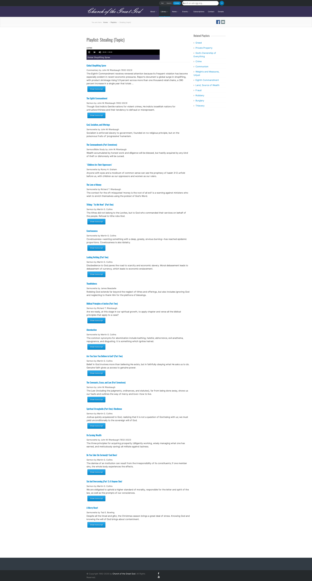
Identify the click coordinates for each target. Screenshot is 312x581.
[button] (89, 52)
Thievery (200, 105)
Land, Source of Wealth (207, 85)
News (174, 11)
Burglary (199, 100)
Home (105, 22)
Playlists (114, 22)
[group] (100, 52)
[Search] (222, 3)
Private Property (203, 48)
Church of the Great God (114, 11)
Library (164, 11)
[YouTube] (159, 577)
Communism (201, 66)
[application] (123, 52)
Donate (221, 11)
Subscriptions (198, 11)
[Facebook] (158, 573)
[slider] (136, 52)
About (153, 11)
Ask (162, 3)
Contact (211, 11)
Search (169, 3)
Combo (176, 3)
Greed (198, 42)
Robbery (199, 95)
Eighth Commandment (207, 80)
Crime (198, 61)
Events (185, 11)
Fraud (198, 90)
